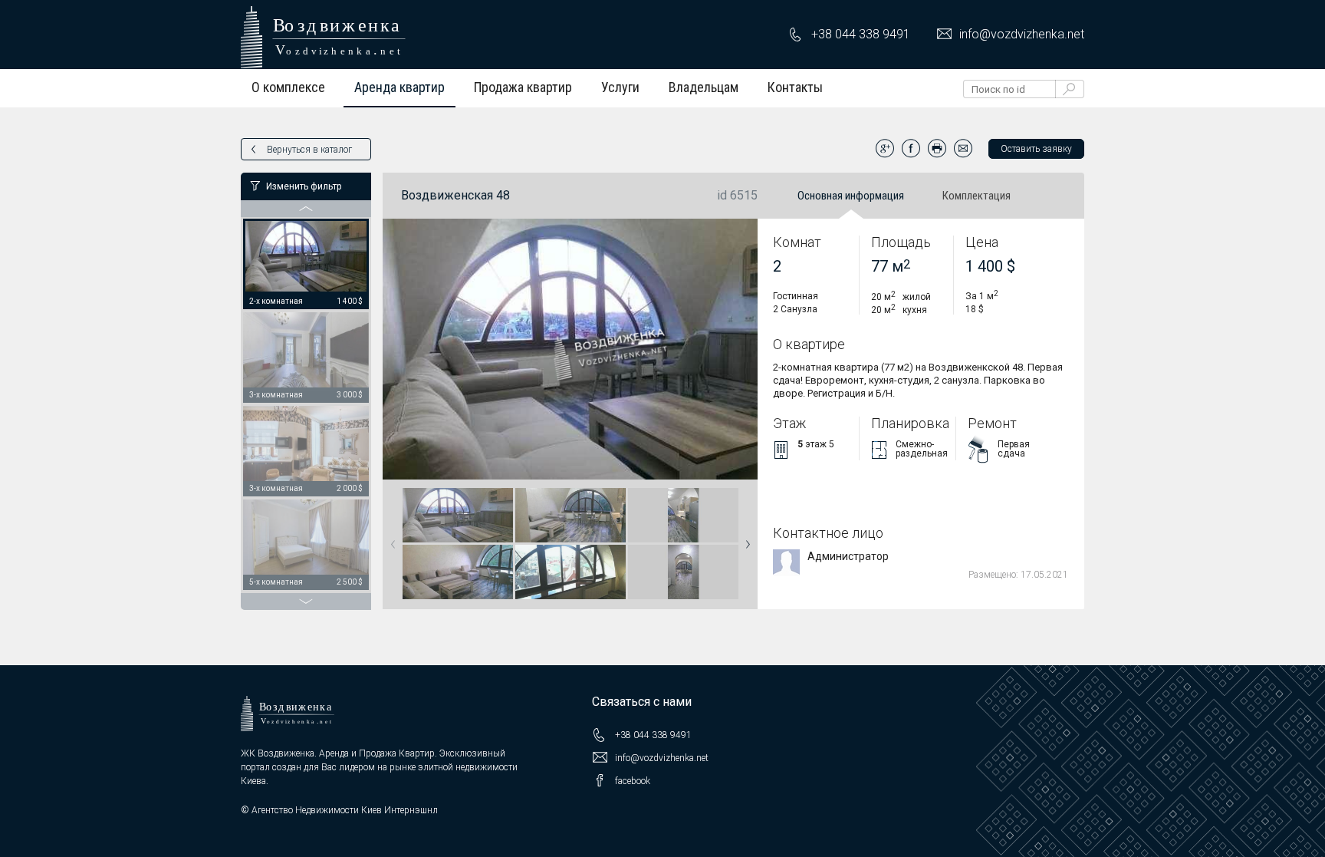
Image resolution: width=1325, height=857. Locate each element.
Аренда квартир (399, 87)
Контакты (795, 87)
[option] (306, 264)
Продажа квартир (523, 87)
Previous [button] (390, 539)
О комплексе (288, 87)
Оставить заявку (1036, 148)
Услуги (620, 87)
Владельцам (703, 87)
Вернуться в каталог (309, 149)
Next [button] (744, 539)
